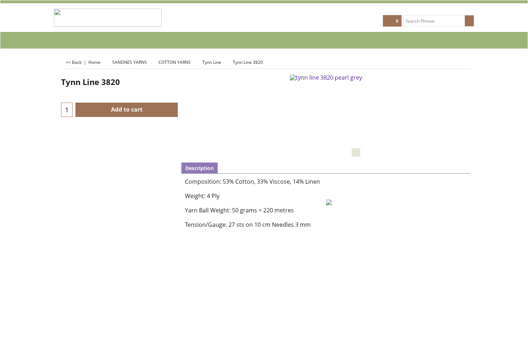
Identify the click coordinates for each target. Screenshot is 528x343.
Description (199, 168)
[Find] (469, 20)
